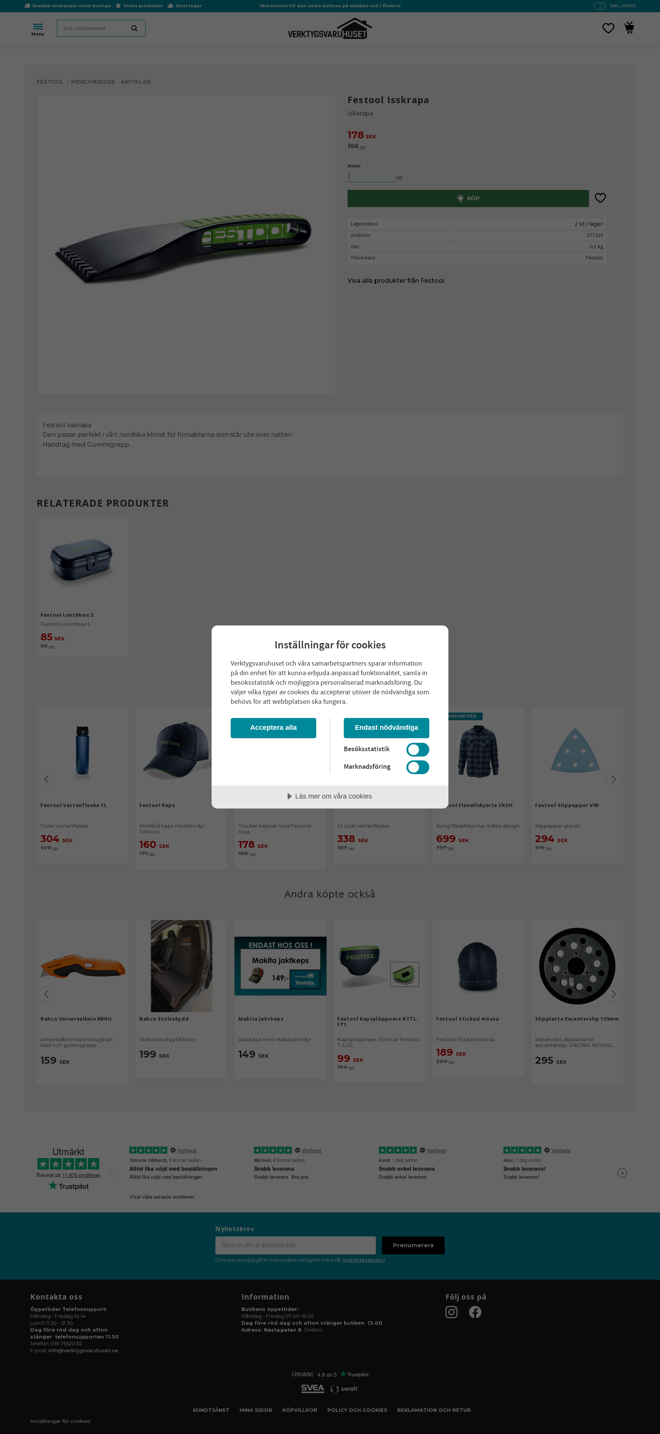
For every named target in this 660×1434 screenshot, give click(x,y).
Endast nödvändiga (386, 727)
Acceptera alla (273, 727)
